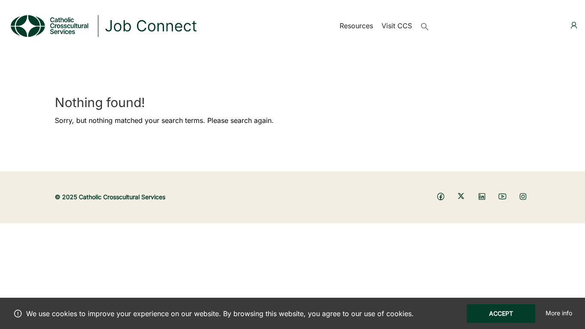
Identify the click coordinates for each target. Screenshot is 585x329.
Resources (356, 25)
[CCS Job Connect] (102, 25)
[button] (425, 25)
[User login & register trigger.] (574, 25)
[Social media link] (440, 195)
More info (559, 313)
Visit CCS (397, 25)
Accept (501, 313)
